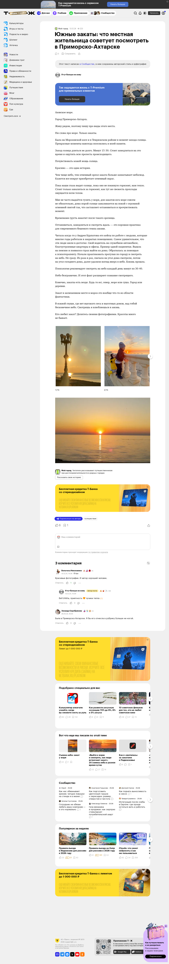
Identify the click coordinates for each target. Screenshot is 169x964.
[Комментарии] (125, 764)
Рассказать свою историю (69, 477)
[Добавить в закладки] (71, 762)
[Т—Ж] (19, 13)
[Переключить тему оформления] (145, 13)
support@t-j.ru (70, 942)
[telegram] (62, 954)
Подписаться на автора (70, 519)
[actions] (79, 583)
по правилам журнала (98, 552)
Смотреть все (11, 116)
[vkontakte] (67, 954)
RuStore (138, 952)
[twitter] (72, 954)
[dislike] (74, 583)
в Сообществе (87, 64)
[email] (57, 954)
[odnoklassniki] (82, 954)
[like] (67, 583)
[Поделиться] (79, 53)
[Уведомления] (140, 13)
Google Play (122, 952)
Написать (154, 13)
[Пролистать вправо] (150, 356)
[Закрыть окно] (166, 926)
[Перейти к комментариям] (82, 796)
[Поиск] (135, 13)
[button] (167, 1)
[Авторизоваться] (163, 13)
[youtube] (77, 954)
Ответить (59, 583)
